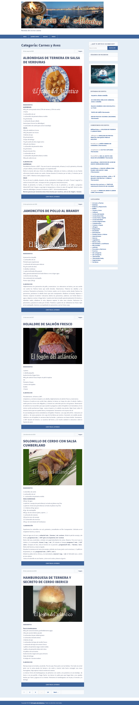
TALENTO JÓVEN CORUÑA (99, 95)
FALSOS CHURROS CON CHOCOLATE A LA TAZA (103, 107)
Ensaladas (95, 231)
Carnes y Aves (97, 210)
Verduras (95, 262)
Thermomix (96, 256)
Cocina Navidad (97, 219)
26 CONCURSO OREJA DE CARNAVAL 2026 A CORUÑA (102, 101)
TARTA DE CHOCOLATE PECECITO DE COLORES (102, 185)
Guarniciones (96, 236)
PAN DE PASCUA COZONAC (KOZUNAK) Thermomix (103, 117)
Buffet (94, 208)
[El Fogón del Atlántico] (62, 25)
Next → (56, 692)
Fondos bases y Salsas (99, 234)
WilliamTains (95, 129)
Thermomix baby (98, 258)
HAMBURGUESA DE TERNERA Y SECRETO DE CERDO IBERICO (47, 579)
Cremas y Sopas (97, 225)
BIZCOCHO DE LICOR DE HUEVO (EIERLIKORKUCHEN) (103, 163)
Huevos (94, 238)
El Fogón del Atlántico (38, 703)
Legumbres (96, 240)
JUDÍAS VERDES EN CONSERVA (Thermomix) (101, 144)
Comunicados (96, 223)
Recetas (45, 36)
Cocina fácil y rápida (99, 218)
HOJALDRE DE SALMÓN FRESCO (47, 324)
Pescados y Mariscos (99, 249)
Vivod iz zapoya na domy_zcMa (101, 176)
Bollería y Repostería (99, 207)
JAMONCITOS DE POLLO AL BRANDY (51, 211)
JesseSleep (94, 162)
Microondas (96, 245)
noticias (95, 247)
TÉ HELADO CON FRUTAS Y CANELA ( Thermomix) (103, 178)
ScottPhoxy (94, 168)
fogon (80, 51)
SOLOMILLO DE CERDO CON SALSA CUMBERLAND (49, 443)
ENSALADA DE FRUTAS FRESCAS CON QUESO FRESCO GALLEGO (102, 137)
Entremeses (96, 232)
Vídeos (54, 36)
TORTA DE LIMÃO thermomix (100, 112)
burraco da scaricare (97, 184)
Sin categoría (96, 253)
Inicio (24, 36)
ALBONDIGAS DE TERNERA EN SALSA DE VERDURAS (51, 60)
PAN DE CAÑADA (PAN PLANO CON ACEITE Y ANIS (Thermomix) (102, 170)
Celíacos (95, 212)
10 (48, 692)
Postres (95, 251)
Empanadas (96, 229)
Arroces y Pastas (98, 203)
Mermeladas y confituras (100, 243)
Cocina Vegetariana (98, 221)
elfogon (95, 227)
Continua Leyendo (53, 197)
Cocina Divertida (97, 216)
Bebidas (95, 205)
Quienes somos (35, 36)
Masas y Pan (96, 242)
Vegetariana (96, 260)
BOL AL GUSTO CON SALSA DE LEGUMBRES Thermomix (102, 157)
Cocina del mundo (98, 214)
